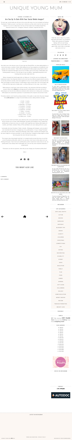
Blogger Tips (60, 227)
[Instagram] (59, 388)
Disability (60, 256)
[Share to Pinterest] (28, 159)
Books (61, 230)
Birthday (61, 224)
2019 (60, 339)
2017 (60, 342)
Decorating (61, 253)
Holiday (60, 291)
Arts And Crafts (60, 211)
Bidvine (16, 89)
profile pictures (10, 97)
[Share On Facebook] (24, 159)
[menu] (4, 2)
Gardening (59, 318)
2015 (60, 346)
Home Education (60, 294)
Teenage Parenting (60, 303)
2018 (60, 341)
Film (60, 272)
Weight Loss (61, 307)
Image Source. (24, 61)
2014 (60, 347)
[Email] (63, 388)
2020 (60, 337)
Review (60, 300)
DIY (61, 246)
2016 (60, 344)
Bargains (61, 221)
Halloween (60, 287)
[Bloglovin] (61, 388)
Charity (60, 233)
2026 (61, 327)
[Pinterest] (62, 388)
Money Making (60, 297)
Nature (52, 319)
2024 (61, 330)
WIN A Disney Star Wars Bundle (61, 138)
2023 (61, 332)
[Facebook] (57, 388)
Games (61, 278)
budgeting (58, 321)
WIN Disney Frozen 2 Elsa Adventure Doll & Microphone (61, 165)
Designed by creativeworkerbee (62, 438)
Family (61, 268)
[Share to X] (21, 159)
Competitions (60, 243)
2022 (61, 334)
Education (60, 265)
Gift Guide (60, 284)
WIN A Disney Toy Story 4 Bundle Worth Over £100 (61, 111)
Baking (61, 218)
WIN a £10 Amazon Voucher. (61, 84)
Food (60, 275)
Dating (61, 249)
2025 (61, 329)
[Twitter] (58, 388)
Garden (60, 281)
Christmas (60, 240)
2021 (61, 335)
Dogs (60, 262)
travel (62, 321)
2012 (60, 351)
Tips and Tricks (58, 319)
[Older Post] (47, 216)
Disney (61, 259)
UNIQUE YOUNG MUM (36, 8)
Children (61, 237)
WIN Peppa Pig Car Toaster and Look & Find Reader (60, 193)
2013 (60, 349)
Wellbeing (64, 319)
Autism (61, 214)
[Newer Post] (2, 216)
